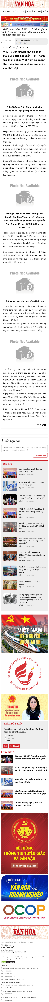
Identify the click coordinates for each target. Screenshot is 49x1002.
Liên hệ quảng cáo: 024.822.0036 (14, 979)
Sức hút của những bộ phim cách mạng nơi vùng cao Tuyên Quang (32, 569)
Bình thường (12, 738)
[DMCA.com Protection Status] (8, 962)
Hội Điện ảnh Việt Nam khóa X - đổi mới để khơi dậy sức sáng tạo (32, 512)
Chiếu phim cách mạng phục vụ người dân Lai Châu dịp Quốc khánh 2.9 (32, 540)
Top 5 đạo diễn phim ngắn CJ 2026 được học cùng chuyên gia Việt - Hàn (32, 555)
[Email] (14, 47)
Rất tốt (10, 735)
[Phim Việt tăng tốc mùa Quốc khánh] (10, 585)
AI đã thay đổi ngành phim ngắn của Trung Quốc (32, 483)
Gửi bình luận (40, 455)
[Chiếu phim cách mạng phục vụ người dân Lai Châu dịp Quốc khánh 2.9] (10, 542)
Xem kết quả (14, 746)
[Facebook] (10, 47)
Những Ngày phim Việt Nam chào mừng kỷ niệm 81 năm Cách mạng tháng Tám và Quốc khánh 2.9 (31, 598)
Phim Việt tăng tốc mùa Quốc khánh (31, 582)
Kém (8, 741)
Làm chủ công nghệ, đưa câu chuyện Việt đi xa (30, 470)
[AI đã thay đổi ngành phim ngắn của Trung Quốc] (10, 486)
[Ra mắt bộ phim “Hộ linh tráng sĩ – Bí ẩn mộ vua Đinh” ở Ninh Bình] (10, 527)
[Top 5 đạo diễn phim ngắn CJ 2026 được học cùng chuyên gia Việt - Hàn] (10, 556)
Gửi (5, 746)
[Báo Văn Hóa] (24, 931)
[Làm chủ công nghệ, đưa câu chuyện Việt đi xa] (10, 473)
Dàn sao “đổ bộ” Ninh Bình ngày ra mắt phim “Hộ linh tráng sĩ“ (32, 497)
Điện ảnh (22, 474)
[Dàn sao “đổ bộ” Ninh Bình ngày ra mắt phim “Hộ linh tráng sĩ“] (10, 499)
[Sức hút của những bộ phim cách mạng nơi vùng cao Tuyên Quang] (10, 571)
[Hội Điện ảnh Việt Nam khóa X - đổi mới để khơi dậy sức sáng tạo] (10, 513)
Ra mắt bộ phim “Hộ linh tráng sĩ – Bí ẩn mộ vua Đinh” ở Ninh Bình (31, 526)
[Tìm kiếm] (43, 4)
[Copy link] (17, 47)
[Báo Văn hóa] (24, 4)
